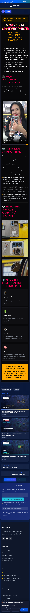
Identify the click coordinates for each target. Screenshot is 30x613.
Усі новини (21, 479)
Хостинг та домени (7, 560)
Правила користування (8, 593)
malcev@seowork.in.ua (10, 575)
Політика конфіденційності (9, 595)
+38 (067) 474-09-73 (9, 573)
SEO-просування (6, 550)
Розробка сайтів (6, 553)
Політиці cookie (10, 607)
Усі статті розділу (10, 479)
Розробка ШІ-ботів (7, 555)
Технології (16, 389)
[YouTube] (7, 538)
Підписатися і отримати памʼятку (12, 499)
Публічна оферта (6, 598)
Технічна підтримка (7, 558)
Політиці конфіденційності (21, 607)
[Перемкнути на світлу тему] (3, 11)
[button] (26, 11)
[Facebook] (3, 538)
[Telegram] (10, 538)
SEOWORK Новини (6, 389)
